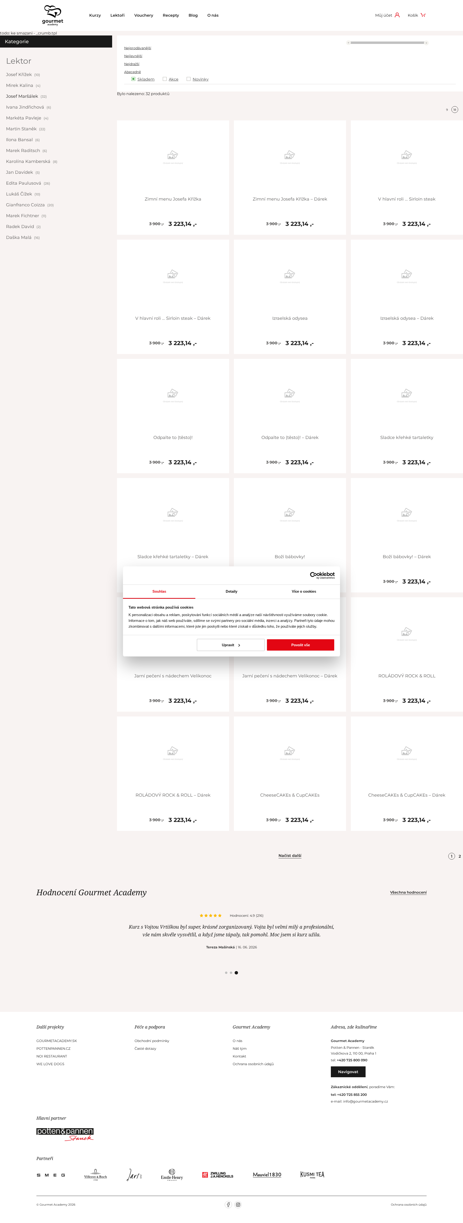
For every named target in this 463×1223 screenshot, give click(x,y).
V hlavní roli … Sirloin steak (407, 199)
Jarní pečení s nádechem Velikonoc (172, 676)
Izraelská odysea (290, 318)
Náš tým (240, 1048)
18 (454, 109)
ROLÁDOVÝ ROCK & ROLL (407, 676)
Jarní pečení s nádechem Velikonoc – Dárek (289, 676)
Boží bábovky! (290, 556)
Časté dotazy (145, 1048)
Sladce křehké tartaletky (406, 437)
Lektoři (117, 15)
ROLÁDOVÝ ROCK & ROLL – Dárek (173, 795)
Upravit (228, 645)
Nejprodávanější (137, 48)
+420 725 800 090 (352, 1060)
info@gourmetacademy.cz (365, 1101)
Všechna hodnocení (408, 892)
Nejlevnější (133, 56)
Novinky (201, 79)
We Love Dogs (50, 1064)
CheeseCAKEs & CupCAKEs (290, 795)
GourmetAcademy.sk (56, 1041)
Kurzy (95, 15)
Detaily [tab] (231, 591)
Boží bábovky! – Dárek (407, 556)
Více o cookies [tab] (304, 591)
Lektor (18, 61)
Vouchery (143, 15)
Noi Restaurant (51, 1056)
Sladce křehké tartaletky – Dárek (172, 556)
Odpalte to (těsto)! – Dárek (290, 437)
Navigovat (348, 1072)
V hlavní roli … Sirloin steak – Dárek (173, 318)
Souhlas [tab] (159, 591)
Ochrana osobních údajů (253, 1064)
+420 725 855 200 (352, 1094)
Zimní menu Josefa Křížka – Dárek (290, 199)
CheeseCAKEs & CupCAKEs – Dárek (406, 795)
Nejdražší (131, 64)
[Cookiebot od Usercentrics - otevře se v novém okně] (314, 575)
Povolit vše (300, 645)
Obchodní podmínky (152, 1041)
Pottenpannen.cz (53, 1048)
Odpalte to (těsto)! (173, 437)
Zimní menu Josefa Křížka (173, 199)
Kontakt (239, 1056)
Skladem (146, 79)
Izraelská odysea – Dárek (407, 318)
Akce (173, 79)
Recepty (171, 15)
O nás (212, 15)
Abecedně (132, 72)
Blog (193, 15)
